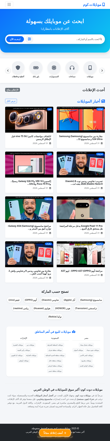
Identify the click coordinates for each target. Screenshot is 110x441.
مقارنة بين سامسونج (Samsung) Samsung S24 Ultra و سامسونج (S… (81, 138)
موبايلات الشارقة (31, 355)
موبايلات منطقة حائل (55, 361)
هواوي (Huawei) (42, 308)
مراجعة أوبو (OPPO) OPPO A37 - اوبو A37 (82, 270)
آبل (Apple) (69, 299)
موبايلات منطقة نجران (55, 350)
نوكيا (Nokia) (55, 316)
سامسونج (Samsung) (91, 299)
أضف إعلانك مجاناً (53, 433)
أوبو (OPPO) (31, 299)
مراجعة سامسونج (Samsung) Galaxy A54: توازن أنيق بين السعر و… (29, 227)
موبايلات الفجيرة (18, 345)
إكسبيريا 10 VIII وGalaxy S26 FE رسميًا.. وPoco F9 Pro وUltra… (31, 182)
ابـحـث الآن (15, 39)
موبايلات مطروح (86, 361)
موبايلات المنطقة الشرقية (55, 345)
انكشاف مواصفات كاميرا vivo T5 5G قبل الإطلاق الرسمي (31, 138)
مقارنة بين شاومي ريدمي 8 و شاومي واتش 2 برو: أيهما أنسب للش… (30, 272)
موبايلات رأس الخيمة (23, 350)
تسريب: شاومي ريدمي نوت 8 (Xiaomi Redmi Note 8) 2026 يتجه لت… (84, 182)
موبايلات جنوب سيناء (93, 350)
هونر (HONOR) (62, 308)
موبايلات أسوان (78, 350)
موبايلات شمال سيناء (86, 345)
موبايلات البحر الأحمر (86, 355)
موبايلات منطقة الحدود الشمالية (55, 355)
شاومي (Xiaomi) (50, 299)
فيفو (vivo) (14, 299)
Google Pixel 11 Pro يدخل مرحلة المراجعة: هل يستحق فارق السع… (81, 227)
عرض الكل (11, 101)
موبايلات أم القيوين (16, 355)
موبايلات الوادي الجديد (86, 366)
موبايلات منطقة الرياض (55, 366)
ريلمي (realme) (21, 308)
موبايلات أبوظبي (24, 361)
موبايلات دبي (30, 345)
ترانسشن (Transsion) (86, 308)
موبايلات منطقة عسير (55, 371)
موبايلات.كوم (92, 4)
